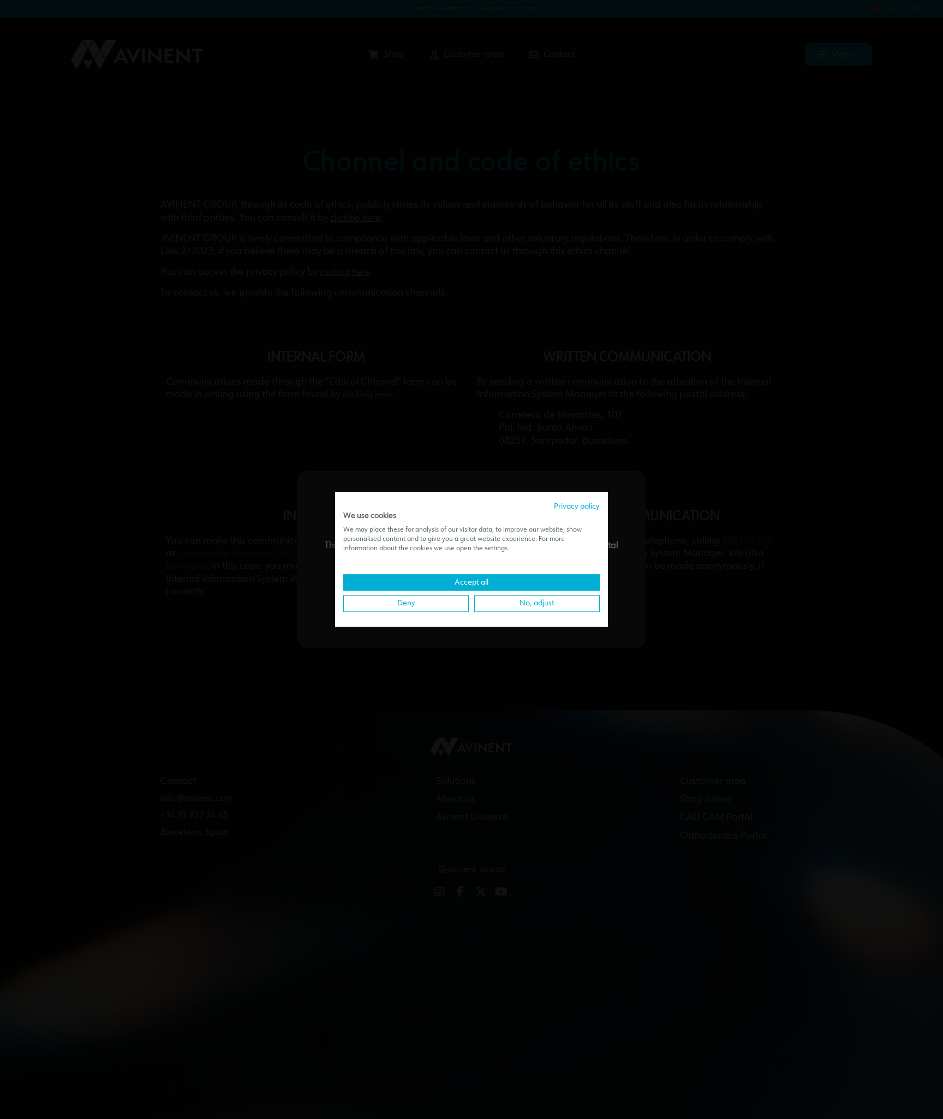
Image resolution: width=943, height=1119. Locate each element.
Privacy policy (577, 506)
